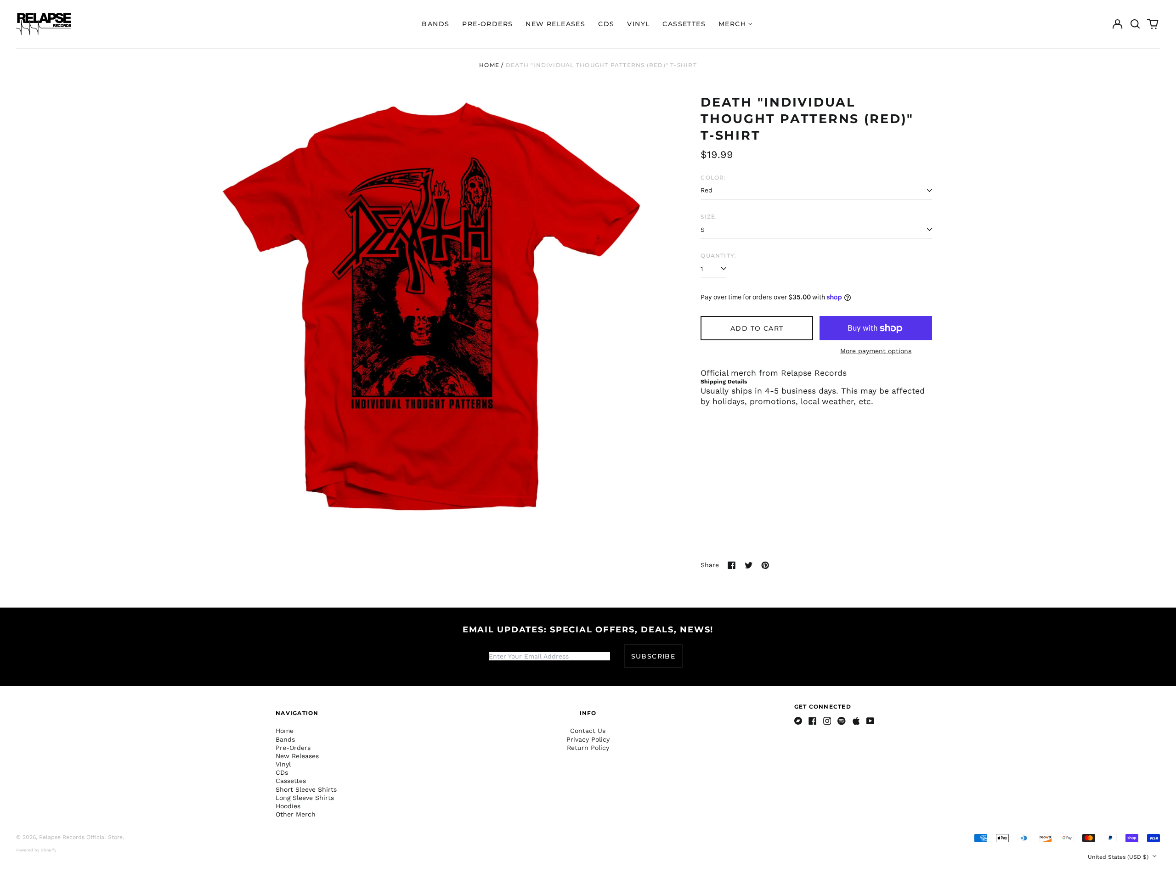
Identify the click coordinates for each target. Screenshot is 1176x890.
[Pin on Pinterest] (765, 565)
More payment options (875, 351)
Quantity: (718, 255)
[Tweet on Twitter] (749, 565)
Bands (435, 24)
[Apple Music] (856, 721)
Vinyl (638, 24)
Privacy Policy (588, 739)
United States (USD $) (1119, 857)
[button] (1135, 24)
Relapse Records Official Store (81, 837)
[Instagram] (827, 721)
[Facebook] (812, 721)
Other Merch (296, 814)
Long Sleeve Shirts (305, 797)
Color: (713, 177)
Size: (709, 216)
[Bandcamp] (798, 721)
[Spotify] (841, 721)
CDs (606, 24)
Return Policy (588, 747)
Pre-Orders (487, 24)
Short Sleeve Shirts (306, 789)
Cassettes (684, 24)
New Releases (555, 24)
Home (489, 65)
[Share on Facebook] (732, 565)
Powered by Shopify (36, 850)
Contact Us (587, 730)
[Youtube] (870, 721)
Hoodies (288, 806)
